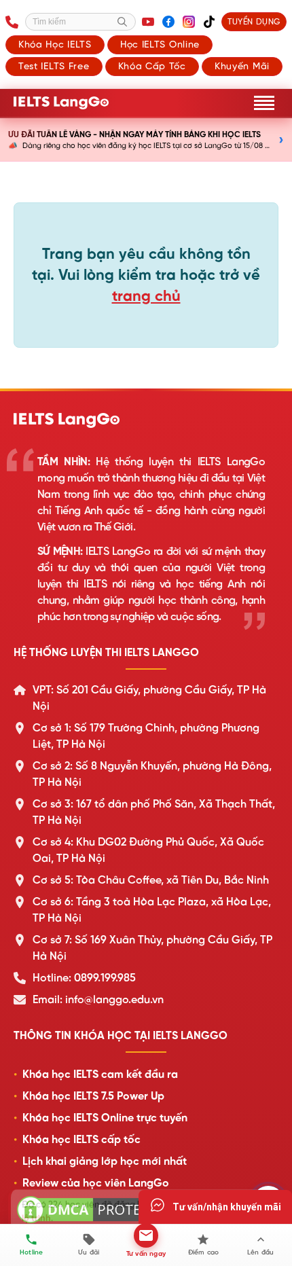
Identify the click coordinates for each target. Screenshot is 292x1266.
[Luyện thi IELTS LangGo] (146, 420)
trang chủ (146, 295)
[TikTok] (209, 22)
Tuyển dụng (253, 21)
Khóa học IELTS (55, 44)
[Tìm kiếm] (122, 22)
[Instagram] (189, 22)
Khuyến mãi (242, 65)
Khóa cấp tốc (152, 65)
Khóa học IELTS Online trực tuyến (104, 1118)
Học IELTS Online (160, 44)
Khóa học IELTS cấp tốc (81, 1140)
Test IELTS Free (54, 65)
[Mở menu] (264, 103)
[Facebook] (168, 22)
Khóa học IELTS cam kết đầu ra (100, 1074)
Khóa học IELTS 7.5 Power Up (93, 1096)
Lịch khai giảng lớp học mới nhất (104, 1161)
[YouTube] (148, 22)
